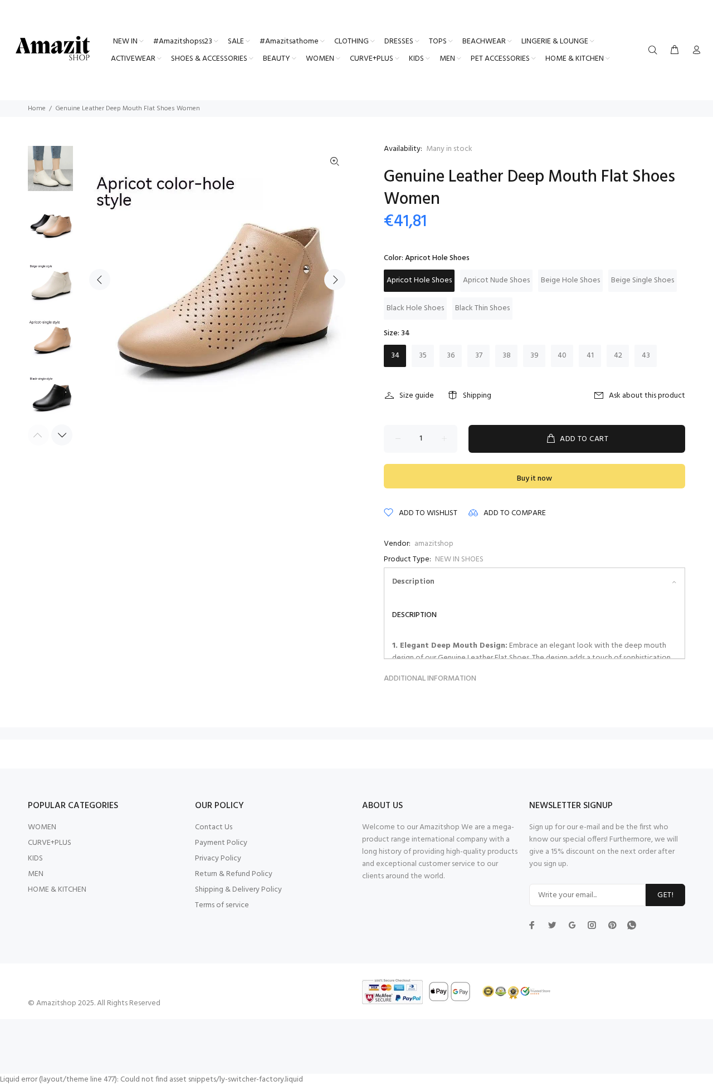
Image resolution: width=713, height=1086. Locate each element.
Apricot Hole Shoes (419, 280)
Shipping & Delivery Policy (238, 889)
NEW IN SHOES (459, 559)
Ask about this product (647, 395)
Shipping (477, 395)
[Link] (334, 162)
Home (37, 108)
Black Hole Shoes (415, 308)
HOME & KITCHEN (57, 889)
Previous (99, 279)
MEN (35, 874)
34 (395, 355)
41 (590, 355)
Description (413, 581)
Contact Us (213, 827)
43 (646, 355)
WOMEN (42, 827)
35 (423, 355)
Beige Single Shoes (642, 280)
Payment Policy (221, 842)
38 (506, 355)
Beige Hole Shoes (570, 280)
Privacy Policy (218, 858)
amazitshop (433, 543)
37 (478, 355)
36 (451, 355)
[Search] (655, 50)
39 (534, 355)
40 (562, 355)
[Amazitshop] (53, 49)
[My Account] (694, 50)
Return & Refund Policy (233, 874)
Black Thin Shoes (482, 308)
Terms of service (222, 905)
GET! (665, 895)
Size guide (416, 395)
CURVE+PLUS (49, 842)
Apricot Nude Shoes (496, 280)
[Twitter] (532, 925)
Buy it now (534, 478)
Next (334, 279)
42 (618, 355)
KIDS (35, 858)
